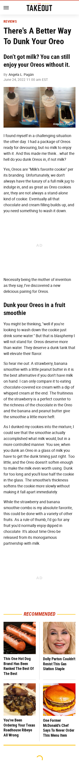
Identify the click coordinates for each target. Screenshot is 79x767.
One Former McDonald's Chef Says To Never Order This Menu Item (58, 728)
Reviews (10, 21)
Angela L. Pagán (21, 74)
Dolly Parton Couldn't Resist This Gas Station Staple (59, 664)
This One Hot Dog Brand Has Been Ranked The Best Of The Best (19, 666)
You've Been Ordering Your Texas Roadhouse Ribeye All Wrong (19, 727)
